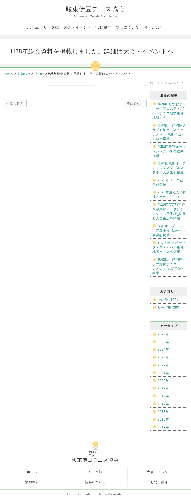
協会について (128, 27)
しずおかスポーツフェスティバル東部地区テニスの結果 (169, 247)
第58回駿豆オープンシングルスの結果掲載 (169, 151)
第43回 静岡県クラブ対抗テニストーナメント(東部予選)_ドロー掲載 (169, 132)
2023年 (163, 357)
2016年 (163, 412)
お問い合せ (154, 27)
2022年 (163, 365)
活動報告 (103, 27)
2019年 (163, 388)
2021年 (163, 373)
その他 (39, 74)
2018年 (163, 396)
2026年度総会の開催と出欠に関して (169, 195)
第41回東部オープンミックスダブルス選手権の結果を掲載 (169, 167)
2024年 (163, 349)
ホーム (33, 27)
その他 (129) (168, 300)
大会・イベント (77, 27)
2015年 (163, 419)
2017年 (163, 404)
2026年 (163, 334)
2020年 (163, 381)
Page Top (92, 453)
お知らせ (23, 74)
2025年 (163, 342)
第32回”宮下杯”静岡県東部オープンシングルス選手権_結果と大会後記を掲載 (169, 211)
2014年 (163, 427)
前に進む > (135, 103)
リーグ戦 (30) (168, 307)
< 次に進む (15, 103)
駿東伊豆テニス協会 (95, 12)
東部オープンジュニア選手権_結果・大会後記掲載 (169, 230)
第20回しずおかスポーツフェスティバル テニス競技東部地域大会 (169, 110)
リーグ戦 (51, 27)
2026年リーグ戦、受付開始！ (169, 182)
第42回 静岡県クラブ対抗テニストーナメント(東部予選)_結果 (169, 266)
